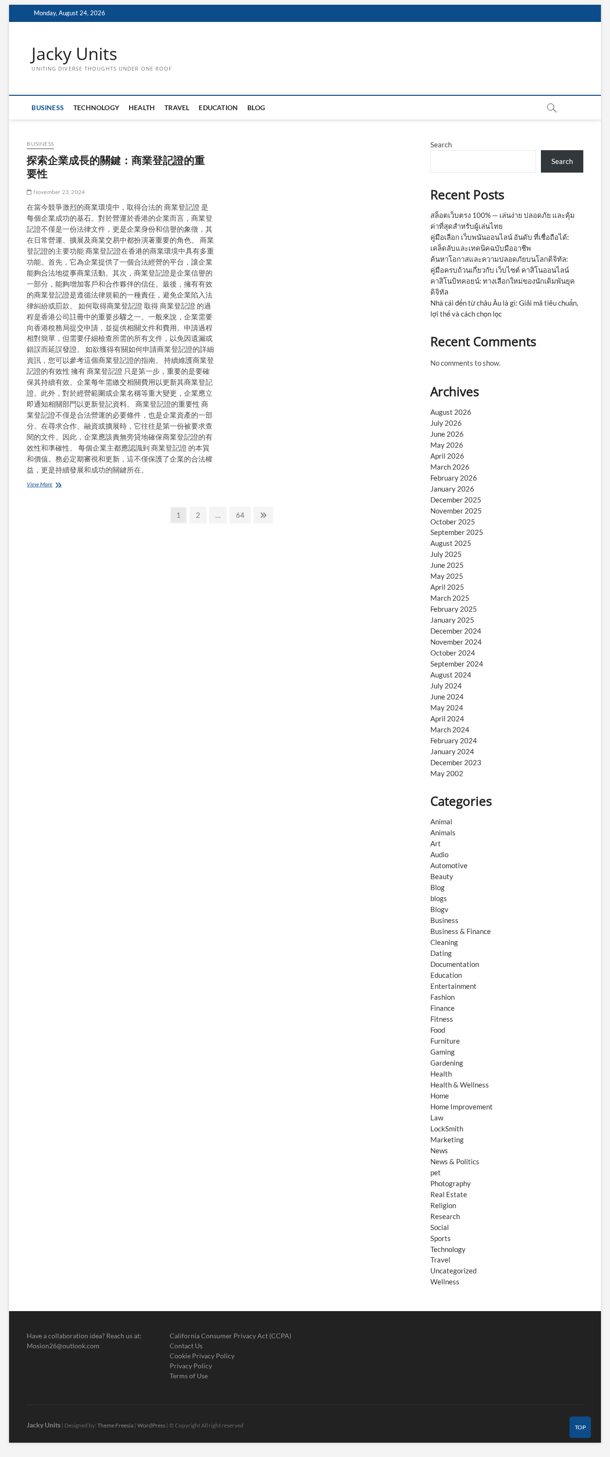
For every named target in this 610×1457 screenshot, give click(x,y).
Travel (176, 107)
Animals (443, 832)
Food (437, 1030)
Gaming (442, 1051)
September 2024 (456, 663)
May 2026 (446, 445)
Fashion (442, 997)
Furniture (445, 1040)
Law (436, 1117)
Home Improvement (461, 1106)
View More (45, 485)
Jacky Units (74, 53)
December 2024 (455, 630)
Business (47, 107)
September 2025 (456, 532)
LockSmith (446, 1128)
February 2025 (453, 609)
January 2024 (452, 751)
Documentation (454, 964)
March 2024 (449, 729)
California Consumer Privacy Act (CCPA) (230, 1336)
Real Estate (448, 1194)
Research (445, 1216)
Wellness (444, 1281)
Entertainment (453, 986)
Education (218, 107)
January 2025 (452, 620)
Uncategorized (453, 1270)
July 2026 (446, 423)
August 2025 (450, 543)
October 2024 (452, 652)
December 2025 (455, 499)
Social (439, 1227)
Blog (256, 107)
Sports (440, 1238)
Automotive (449, 865)
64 (242, 514)
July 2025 (446, 554)
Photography (450, 1183)
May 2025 (446, 576)
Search (441, 144)
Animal (441, 821)
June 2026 (447, 434)
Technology (96, 107)
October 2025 (452, 521)
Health (142, 107)
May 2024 (446, 707)
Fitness (441, 1019)
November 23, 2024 (58, 191)
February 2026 (453, 477)
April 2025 (447, 587)
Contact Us (186, 1346)
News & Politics (454, 1161)
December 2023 (455, 762)
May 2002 (446, 773)
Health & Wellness (459, 1084)
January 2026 (452, 488)
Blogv (439, 909)
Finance (442, 1008)
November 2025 (456, 510)
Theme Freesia (115, 1425)
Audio (439, 854)
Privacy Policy (191, 1366)
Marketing (447, 1139)
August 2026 (450, 412)
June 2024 (447, 696)
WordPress (151, 1425)
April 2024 (447, 718)
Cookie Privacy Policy (202, 1356)
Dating (441, 953)
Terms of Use (189, 1376)
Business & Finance (460, 931)
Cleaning (444, 942)
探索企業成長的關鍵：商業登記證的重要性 (116, 166)
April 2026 (447, 455)
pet (435, 1172)
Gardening (446, 1062)
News (439, 1150)
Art (435, 843)
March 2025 (449, 598)
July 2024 (446, 685)
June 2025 (447, 565)
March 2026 (449, 466)
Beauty (441, 876)
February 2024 (453, 740)
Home (439, 1095)
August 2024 (450, 674)
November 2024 (456, 641)
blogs (438, 898)
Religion (443, 1205)
